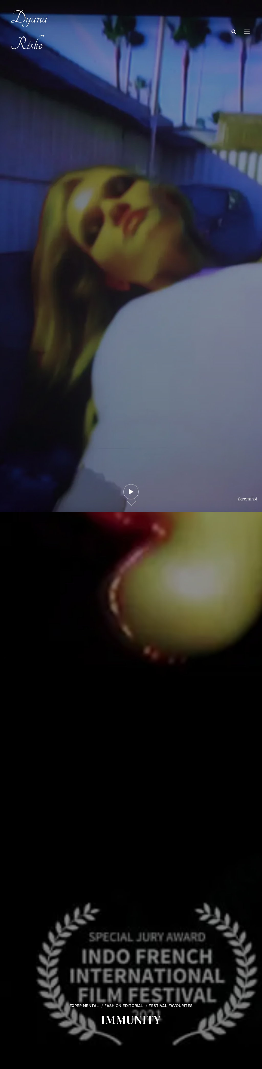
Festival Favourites (171, 1005)
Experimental (84, 1005)
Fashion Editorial (123, 1005)
